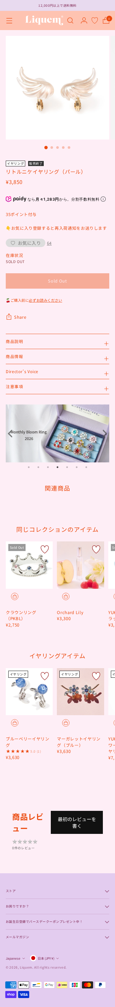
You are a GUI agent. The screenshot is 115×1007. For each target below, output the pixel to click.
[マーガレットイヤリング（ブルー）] (80, 691)
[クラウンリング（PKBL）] (29, 564)
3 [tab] (48, 467)
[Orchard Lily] (80, 564)
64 (49, 243)
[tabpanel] (57, 433)
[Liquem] (44, 20)
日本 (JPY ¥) (46, 958)
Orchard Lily (70, 612)
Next (103, 433)
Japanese (13, 958)
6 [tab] (76, 467)
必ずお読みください (45, 300)
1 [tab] (29, 467)
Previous (12, 433)
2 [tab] (38, 467)
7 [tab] (86, 467)
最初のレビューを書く (77, 822)
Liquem (26, 967)
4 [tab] (57, 467)
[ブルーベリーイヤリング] (29, 691)
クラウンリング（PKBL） (21, 615)
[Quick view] (15, 596)
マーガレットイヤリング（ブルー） (79, 742)
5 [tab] (67, 467)
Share (20, 317)
